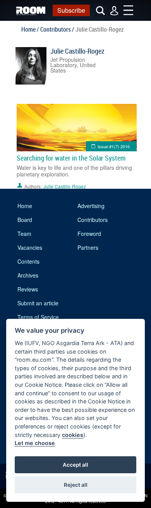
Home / (30, 29)
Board (24, 220)
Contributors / (57, 29)
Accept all (75, 465)
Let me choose (35, 443)
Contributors (92, 220)
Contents (28, 261)
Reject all (76, 485)
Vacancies (29, 247)
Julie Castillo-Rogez (77, 51)
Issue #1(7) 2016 (114, 146)
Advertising (91, 206)
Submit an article (37, 303)
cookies (72, 435)
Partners (87, 247)
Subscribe (71, 10)
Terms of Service (38, 317)
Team (24, 233)
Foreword (89, 233)
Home (24, 206)
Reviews (27, 289)
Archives (27, 275)
